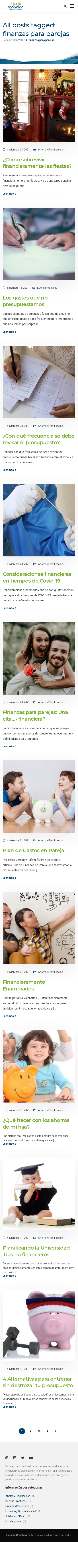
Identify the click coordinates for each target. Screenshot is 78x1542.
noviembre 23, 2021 (18, 149)
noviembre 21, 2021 (18, 840)
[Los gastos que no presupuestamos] (39, 243)
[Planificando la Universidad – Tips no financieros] (39, 1193)
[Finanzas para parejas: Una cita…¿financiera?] (39, 658)
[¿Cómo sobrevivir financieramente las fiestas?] (39, 105)
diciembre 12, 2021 (18, 287)
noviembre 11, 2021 (18, 1110)
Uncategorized (13, 1521)
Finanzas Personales (17, 1506)
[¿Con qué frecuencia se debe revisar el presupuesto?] (39, 381)
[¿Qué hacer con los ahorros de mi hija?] (39, 1066)
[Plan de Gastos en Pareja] (39, 796)
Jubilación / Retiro (15, 1516)
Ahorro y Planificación (50, 149)
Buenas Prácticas (47, 287)
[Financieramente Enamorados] (39, 927)
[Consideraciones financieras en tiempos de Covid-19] (39, 520)
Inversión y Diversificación (20, 1511)
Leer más (8, 193)
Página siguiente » (56, 1431)
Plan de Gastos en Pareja (33, 850)
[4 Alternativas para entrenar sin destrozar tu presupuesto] (39, 1325)
